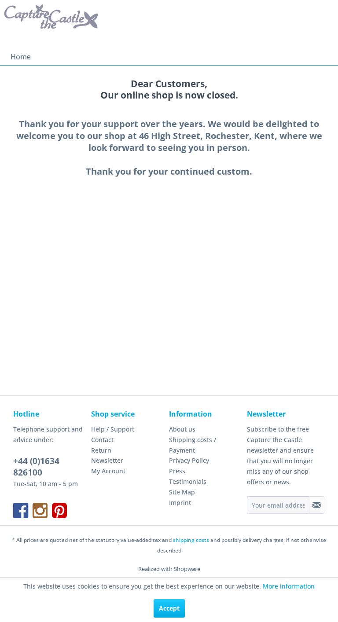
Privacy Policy (189, 460)
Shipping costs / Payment (192, 444)
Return (101, 450)
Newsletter (107, 460)
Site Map (182, 492)
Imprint (180, 502)
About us (182, 429)
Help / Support (112, 429)
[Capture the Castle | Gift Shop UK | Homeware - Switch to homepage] (51, 24)
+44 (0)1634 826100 (36, 466)
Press (177, 471)
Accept (169, 608)
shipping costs (191, 540)
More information (289, 586)
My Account (108, 471)
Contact (102, 439)
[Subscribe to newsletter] (316, 505)
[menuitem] (20, 56)
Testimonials (187, 481)
